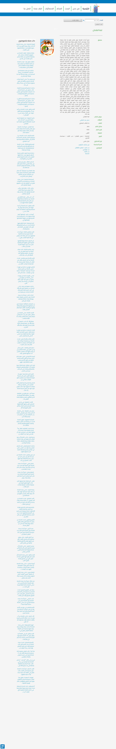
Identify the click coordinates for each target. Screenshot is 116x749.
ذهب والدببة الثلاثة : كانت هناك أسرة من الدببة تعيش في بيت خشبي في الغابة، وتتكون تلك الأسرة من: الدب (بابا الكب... (25, 252)
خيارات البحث (75, 20)
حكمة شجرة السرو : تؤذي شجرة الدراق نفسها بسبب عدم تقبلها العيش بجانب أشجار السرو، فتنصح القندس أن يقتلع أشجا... (25, 156)
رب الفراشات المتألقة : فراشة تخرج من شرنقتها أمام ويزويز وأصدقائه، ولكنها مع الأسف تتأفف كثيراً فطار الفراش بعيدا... (26, 306)
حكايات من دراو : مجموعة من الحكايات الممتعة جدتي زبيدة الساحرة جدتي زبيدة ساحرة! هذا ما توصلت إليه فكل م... (26, 73)
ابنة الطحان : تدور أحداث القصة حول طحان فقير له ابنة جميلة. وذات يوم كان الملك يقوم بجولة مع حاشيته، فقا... (26, 129)
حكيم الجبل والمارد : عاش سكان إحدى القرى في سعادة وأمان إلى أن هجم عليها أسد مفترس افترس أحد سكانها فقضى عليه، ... (26, 350)
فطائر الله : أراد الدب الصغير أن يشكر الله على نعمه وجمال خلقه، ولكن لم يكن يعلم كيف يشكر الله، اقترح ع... (25, 324)
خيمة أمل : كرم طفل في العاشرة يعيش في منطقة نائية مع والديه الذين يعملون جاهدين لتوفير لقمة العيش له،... (26, 396)
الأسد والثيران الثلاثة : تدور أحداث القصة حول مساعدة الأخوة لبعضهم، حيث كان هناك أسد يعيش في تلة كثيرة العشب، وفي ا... (26, 235)
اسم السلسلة (98, 144)
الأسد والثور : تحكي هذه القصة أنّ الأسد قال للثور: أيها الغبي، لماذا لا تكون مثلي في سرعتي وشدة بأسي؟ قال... (26, 557)
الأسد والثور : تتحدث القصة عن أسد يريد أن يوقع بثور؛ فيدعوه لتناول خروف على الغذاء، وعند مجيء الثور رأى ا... (26, 112)
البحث (67, 9)
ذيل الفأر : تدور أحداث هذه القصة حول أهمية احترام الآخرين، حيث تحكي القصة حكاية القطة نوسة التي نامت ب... (26, 584)
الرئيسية (86, 9)
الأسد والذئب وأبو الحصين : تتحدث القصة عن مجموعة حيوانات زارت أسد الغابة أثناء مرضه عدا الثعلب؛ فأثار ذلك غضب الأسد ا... (25, 342)
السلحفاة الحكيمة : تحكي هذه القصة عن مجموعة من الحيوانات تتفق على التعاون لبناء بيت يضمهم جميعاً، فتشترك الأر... (26, 182)
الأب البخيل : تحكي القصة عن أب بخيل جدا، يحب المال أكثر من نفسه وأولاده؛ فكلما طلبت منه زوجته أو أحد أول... (26, 619)
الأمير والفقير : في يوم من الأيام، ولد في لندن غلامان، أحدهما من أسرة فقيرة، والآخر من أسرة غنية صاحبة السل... (25, 610)
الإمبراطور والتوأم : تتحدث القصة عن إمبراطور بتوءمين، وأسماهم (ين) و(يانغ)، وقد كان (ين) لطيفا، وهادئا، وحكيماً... (25, 147)
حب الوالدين (86, 149)
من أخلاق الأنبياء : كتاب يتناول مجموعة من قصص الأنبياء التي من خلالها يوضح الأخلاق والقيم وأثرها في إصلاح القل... (25, 540)
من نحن (76, 9)
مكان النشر (98, 126)
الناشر (100, 123)
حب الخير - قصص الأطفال (82, 147)
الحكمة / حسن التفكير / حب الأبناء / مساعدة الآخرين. (74, 137)
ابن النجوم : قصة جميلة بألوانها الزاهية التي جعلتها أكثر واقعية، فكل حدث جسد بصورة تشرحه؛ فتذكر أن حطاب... (25, 243)
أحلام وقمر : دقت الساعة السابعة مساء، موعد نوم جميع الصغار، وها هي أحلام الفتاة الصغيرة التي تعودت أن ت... (26, 689)
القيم (100, 136)
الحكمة (87, 153)
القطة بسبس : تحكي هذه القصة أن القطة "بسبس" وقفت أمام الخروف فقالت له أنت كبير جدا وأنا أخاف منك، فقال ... (26, 575)
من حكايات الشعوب (83, 144)
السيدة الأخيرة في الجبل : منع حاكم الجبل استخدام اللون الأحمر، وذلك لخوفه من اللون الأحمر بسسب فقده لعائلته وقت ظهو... (26, 359)
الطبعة (100, 133)
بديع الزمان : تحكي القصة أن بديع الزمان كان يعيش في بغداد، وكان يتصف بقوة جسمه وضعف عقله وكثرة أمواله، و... (26, 440)
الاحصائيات (49, 9)
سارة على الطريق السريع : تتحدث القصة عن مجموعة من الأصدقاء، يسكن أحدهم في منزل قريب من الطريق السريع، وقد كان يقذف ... (26, 592)
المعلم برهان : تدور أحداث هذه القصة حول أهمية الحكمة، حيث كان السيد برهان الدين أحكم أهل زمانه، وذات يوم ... (25, 475)
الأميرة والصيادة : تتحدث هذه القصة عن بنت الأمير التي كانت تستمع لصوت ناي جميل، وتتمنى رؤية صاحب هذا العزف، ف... (25, 645)
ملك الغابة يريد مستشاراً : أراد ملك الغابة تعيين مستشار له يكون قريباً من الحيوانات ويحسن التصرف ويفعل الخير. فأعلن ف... (26, 173)
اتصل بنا (27, 9)
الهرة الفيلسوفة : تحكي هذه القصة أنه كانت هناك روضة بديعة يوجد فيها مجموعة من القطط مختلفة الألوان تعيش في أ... (26, 628)
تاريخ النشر (99, 130)
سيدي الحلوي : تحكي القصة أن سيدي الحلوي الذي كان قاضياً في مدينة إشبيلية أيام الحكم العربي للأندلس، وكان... (26, 549)
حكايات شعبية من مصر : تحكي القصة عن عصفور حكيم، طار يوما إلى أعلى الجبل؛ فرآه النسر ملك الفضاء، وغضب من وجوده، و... (25, 289)
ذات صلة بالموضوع (27, 40)
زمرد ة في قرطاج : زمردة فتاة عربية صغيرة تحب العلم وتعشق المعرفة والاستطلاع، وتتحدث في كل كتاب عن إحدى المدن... (26, 368)
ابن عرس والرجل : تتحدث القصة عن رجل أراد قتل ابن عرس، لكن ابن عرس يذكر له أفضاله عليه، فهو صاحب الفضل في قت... (26, 457)
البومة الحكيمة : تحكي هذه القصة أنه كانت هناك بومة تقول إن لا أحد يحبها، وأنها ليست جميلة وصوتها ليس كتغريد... (26, 47)
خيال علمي (86, 141)
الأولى (87, 133)
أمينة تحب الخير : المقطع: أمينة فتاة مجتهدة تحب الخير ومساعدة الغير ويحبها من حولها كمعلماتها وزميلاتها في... (26, 217)
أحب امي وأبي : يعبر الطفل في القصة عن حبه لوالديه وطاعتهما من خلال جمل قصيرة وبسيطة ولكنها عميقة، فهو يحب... (25, 200)
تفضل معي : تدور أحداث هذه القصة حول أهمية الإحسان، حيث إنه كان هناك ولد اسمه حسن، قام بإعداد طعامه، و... (26, 466)
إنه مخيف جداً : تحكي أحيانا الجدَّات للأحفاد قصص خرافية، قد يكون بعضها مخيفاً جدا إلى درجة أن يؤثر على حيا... (26, 82)
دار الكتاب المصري (84, 123)
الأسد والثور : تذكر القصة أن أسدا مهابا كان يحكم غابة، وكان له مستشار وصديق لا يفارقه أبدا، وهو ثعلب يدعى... (26, 208)
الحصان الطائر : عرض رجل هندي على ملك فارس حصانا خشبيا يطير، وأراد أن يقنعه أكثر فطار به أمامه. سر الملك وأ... (26, 164)
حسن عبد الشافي (84, 120)
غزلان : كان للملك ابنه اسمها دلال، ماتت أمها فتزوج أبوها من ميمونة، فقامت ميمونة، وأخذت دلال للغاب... (26, 484)
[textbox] (92, 20)
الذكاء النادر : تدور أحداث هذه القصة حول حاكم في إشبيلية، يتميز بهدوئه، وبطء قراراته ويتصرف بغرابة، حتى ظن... (26, 298)
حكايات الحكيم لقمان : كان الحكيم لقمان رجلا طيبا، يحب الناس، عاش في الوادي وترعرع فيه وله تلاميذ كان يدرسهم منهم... (26, 449)
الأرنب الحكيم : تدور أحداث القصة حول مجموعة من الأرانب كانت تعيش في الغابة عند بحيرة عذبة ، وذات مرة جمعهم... (25, 671)
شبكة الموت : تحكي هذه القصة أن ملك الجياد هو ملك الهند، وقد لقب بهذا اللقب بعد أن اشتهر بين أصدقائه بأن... (25, 492)
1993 (87, 130)
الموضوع (99, 148)
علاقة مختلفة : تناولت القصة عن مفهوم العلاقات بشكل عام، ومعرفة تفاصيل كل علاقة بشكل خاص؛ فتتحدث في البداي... (25, 56)
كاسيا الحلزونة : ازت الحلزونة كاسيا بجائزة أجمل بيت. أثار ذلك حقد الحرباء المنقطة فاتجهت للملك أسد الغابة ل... (26, 121)
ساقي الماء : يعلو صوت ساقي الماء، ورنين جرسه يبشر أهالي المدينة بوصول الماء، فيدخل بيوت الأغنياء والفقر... (25, 191)
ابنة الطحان (97, 30)
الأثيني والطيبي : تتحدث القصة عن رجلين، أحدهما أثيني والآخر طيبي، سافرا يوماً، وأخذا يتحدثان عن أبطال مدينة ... (26, 522)
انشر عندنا (38, 9)
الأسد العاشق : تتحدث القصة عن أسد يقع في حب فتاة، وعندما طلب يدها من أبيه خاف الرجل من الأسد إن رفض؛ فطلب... (26, 501)
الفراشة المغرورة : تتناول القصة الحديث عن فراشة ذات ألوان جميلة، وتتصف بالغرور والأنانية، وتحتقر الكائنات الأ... (26, 422)
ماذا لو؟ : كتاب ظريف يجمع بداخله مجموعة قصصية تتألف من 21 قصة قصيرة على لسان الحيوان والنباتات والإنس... (26, 654)
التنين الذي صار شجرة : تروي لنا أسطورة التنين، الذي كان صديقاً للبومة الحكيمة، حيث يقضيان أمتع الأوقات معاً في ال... (26, 377)
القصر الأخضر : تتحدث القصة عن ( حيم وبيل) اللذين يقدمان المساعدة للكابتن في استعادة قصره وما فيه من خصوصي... (26, 138)
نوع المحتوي (98, 141)
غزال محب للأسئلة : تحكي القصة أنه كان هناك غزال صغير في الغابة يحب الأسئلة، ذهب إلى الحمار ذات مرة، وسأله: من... (26, 414)
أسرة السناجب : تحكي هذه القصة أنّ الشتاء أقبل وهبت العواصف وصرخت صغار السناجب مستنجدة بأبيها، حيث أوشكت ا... (26, 566)
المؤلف (99, 120)
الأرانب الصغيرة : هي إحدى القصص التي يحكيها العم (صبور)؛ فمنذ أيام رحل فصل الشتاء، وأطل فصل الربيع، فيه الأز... (25, 405)
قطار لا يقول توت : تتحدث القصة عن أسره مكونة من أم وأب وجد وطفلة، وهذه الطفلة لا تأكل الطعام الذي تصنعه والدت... (25, 64)
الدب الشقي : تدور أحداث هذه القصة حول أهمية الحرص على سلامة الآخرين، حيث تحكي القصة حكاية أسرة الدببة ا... (25, 601)
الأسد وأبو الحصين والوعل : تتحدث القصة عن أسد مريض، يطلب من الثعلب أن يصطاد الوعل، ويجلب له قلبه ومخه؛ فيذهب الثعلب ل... (26, 261)
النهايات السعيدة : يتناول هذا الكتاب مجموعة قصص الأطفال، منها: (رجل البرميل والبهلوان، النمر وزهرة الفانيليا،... (25, 680)
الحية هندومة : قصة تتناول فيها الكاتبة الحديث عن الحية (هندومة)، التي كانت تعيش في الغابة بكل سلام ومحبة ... (26, 226)
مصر (88, 126)
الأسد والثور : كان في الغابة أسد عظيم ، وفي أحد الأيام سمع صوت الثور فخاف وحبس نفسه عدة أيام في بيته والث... (26, 636)
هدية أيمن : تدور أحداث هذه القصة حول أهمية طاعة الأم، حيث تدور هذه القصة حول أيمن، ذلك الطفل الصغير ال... (26, 531)
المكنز (59, 9)
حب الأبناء (86, 151)
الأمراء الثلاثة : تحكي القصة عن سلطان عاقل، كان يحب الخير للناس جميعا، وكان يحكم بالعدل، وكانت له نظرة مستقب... (26, 315)
